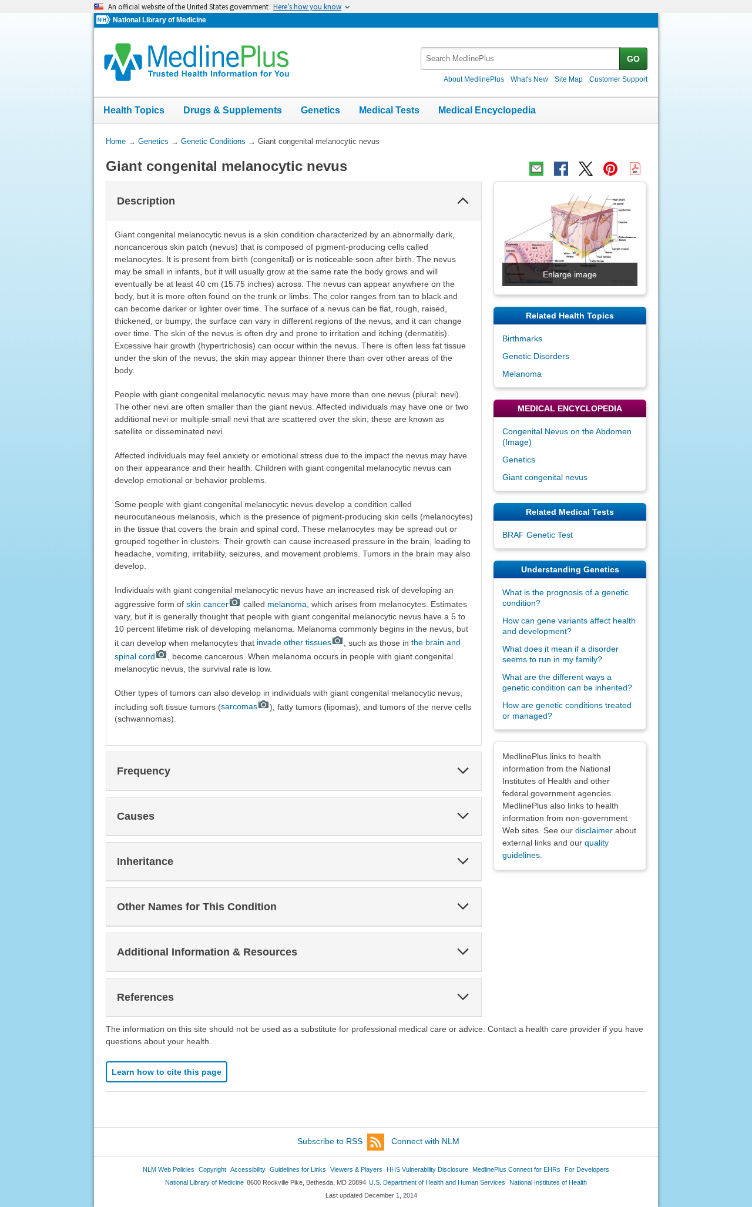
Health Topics (133, 110)
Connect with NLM (425, 1141)
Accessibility (248, 1169)
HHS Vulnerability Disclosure (427, 1169)
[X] (586, 168)
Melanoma (522, 373)
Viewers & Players (356, 1169)
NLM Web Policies (168, 1169)
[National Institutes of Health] (104, 20)
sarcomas (239, 706)
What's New (529, 79)
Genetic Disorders (535, 356)
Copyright (212, 1169)
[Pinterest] (610, 168)
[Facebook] (561, 168)
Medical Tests (389, 110)
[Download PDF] (635, 168)
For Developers (587, 1169)
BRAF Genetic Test (537, 534)
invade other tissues (294, 642)
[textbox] (521, 58)
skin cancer (207, 604)
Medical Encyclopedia (487, 110)
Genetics (320, 110)
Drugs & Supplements (232, 110)
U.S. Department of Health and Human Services (437, 1182)
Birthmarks (522, 338)
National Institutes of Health (548, 1182)
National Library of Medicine (159, 20)
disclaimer (594, 830)
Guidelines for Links (298, 1169)
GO (633, 58)
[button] (463, 201)
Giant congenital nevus (545, 477)
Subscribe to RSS (329, 1141)
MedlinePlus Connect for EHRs (516, 1169)
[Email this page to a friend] (536, 168)
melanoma (287, 604)
